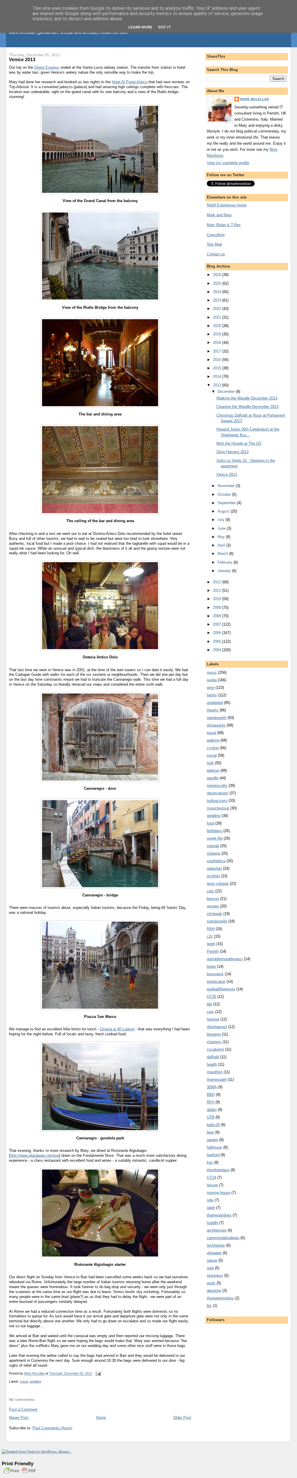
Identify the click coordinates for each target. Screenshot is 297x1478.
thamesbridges (219, 1215)
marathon (214, 1072)
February (225, 562)
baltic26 (213, 1125)
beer (210, 1132)
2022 (217, 308)
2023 (217, 300)
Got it (164, 27)
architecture (217, 1230)
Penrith (213, 951)
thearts (212, 710)
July (222, 520)
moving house (218, 1192)
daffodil (213, 1057)
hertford (213, 1155)
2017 (217, 351)
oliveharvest (217, 1027)
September (227, 503)
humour (213, 1019)
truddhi (212, 1223)
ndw (210, 1200)
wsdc (211, 1283)
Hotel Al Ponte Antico (129, 82)
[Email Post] (98, 1373)
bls (209, 1305)
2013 (217, 385)
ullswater (214, 1253)
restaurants (216, 725)
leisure (212, 1185)
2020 (217, 326)
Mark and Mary (219, 215)
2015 (217, 368)
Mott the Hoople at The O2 (238, 443)
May (222, 537)
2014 (217, 376)
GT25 (211, 996)
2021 (217, 317)
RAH (211, 929)
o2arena (213, 853)
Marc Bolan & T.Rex (224, 225)
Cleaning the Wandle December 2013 (247, 406)
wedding (35, 1381)
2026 (217, 275)
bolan (211, 966)
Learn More (140, 27)
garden (212, 1140)
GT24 (211, 1177)
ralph (211, 1207)
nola (210, 1268)
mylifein (213, 876)
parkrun (213, 770)
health (212, 1064)
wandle (212, 778)
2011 (217, 590)
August (224, 511)
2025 (217, 283)
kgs (210, 1162)
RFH (210, 1102)
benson (213, 898)
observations (217, 793)
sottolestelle (217, 921)
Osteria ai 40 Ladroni (117, 1029)
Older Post (182, 1417)
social (212, 755)
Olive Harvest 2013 (232, 452)
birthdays (214, 831)
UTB (210, 1117)
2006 (217, 633)
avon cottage (218, 883)
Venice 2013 (226, 474)
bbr (209, 1004)
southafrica (216, 861)
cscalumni (215, 1049)
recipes (213, 906)
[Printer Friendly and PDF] (20, 1474)
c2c (210, 936)
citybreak (214, 914)
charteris (214, 1042)
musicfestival (218, 808)
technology (216, 1245)
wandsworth (217, 718)
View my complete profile (228, 163)
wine (210, 687)
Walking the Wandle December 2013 (246, 398)
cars (210, 1011)
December (227, 391)
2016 (217, 359)
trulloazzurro (217, 800)
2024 (217, 292)
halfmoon (214, 1147)
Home (101, 1417)
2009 (217, 607)
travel (24, 1381)
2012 (217, 582)
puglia (212, 680)
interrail (213, 846)
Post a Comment (23, 1409)
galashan (214, 868)
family (212, 695)
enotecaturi (216, 981)
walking (213, 740)
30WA (212, 1087)
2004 (217, 650)
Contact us (216, 254)
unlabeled (215, 702)
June (222, 528)
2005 (217, 641)
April (222, 545)
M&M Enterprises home (227, 205)
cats (210, 891)
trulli (210, 763)
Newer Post (18, 1417)
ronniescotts (217, 785)
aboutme (214, 1290)
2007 (217, 624)
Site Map (214, 244)
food (210, 823)
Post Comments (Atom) (52, 1428)
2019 (217, 334)
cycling (213, 748)
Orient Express (46, 67)
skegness (215, 1275)
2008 (217, 616)
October (225, 494)
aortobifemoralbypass (225, 959)
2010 (217, 599)
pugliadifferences (221, 989)
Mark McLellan (254, 99)
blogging (214, 1034)
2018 (217, 342)
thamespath (217, 1079)
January (225, 571)
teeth (211, 944)
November (227, 486)
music (212, 672)
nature (212, 1260)
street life (214, 838)
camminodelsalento (223, 1238)
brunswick (215, 974)
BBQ (211, 1094)
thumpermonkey (220, 1298)
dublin (212, 1109)
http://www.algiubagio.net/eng (34, 1155)
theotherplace (218, 1170)
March (223, 553)
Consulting (215, 235)
